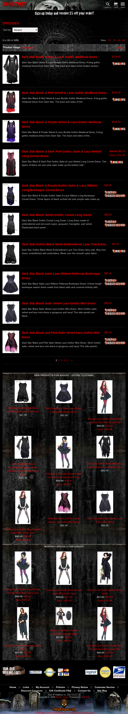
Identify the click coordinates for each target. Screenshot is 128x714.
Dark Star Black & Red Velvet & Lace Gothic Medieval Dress (64, 92)
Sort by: (7, 29)
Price (121, 47)
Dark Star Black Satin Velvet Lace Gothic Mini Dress (59, 303)
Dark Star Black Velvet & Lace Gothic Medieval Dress (59, 57)
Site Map (102, 690)
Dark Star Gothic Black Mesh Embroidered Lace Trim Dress (64, 244)
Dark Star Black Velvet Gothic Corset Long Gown (57, 215)
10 (109, 40)
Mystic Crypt (62, 697)
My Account (42, 687)
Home (13, 687)
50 (119, 40)
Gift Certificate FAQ (60, 690)
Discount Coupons (31, 690)
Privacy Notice (80, 687)
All (123, 40)
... (69, 360)
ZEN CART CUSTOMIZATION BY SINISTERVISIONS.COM (64, 713)
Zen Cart (86, 697)
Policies (60, 687)
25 (114, 40)
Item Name (28, 47)
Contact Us (84, 690)
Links (26, 687)
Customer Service (105, 687)
